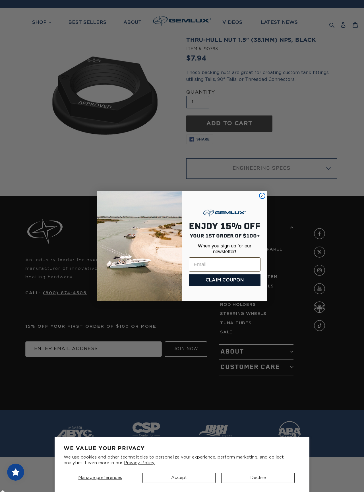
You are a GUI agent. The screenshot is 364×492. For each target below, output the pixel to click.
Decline (258, 478)
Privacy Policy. (139, 463)
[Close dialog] (262, 196)
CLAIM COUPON (225, 280)
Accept (179, 478)
